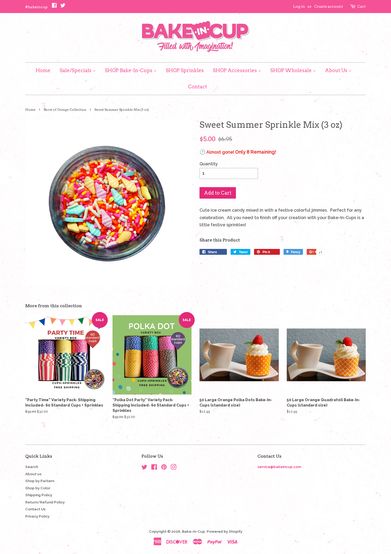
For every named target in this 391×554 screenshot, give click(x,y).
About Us (336, 70)
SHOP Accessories (235, 70)
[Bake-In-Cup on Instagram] (173, 468)
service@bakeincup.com (279, 467)
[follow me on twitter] (62, 7)
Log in (299, 6)
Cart (361, 6)
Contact (197, 86)
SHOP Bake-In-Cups (129, 70)
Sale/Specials (76, 70)
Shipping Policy (38, 495)
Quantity (208, 163)
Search (31, 467)
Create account (328, 6)
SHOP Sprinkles (185, 70)
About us (33, 474)
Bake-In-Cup (193, 531)
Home (43, 70)
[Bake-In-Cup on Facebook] (154, 468)
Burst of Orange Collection (65, 110)
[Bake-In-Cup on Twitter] (144, 468)
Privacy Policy (37, 516)
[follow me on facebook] (54, 7)
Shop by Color (37, 488)
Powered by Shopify (224, 531)
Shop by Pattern (39, 481)
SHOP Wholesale (291, 70)
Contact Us (35, 509)
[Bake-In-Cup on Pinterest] (164, 468)
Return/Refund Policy (45, 502)
